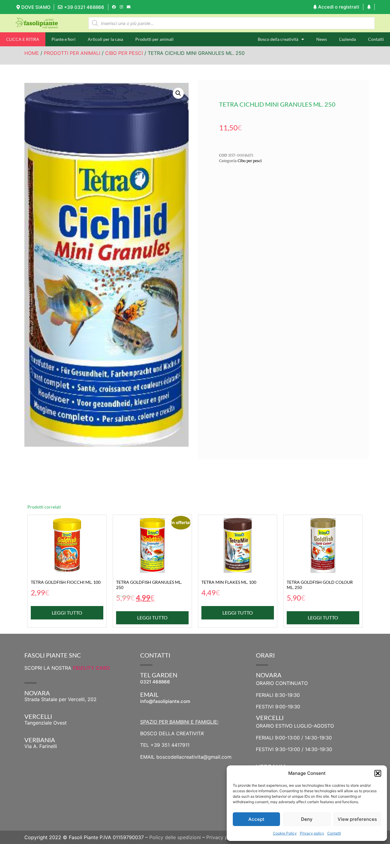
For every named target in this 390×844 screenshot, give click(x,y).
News (321, 39)
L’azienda (347, 39)
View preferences (357, 819)
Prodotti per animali (154, 39)
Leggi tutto (67, 612)
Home (31, 53)
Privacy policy (312, 833)
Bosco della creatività (278, 39)
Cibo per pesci (124, 53)
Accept (256, 819)
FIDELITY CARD (91, 668)
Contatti (334, 833)
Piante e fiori (63, 39)
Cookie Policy (285, 833)
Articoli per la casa (105, 39)
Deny (307, 819)
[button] (378, 773)
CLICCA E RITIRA (22, 39)
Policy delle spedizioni (175, 837)
